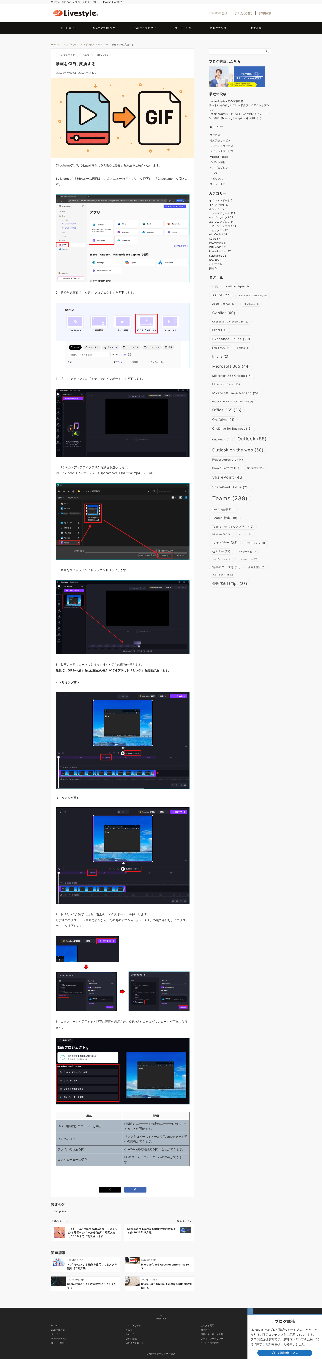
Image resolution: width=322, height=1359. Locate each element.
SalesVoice (217, 255)
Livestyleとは (218, 13)
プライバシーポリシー (212, 1338)
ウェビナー (225, 543)
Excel (219, 330)
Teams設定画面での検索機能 (226, 101)
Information (218, 242)
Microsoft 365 (231, 366)
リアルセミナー (248, 559)
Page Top (161, 1318)
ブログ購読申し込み (285, 1353)
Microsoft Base (226, 384)
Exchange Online (231, 339)
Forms (244, 347)
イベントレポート (220, 200)
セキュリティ (255, 542)
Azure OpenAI (224, 303)
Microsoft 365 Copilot (232, 376)
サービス (55, 1334)
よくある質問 (243, 13)
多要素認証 (256, 567)
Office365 (102, 55)
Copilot (223, 313)
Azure (214, 238)
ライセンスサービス (221, 151)
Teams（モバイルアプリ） (232, 526)
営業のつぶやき (226, 567)
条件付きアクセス (222, 575)
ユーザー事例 (247, 551)
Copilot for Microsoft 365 (230, 321)
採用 (213, 268)
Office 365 (227, 410)
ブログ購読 (131, 1338)
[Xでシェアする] (110, 1190)
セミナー (221, 551)
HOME (54, 1325)
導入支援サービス (220, 140)
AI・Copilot (218, 234)
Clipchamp (62, 1211)
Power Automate (227, 459)
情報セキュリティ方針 (212, 1334)
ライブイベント (221, 559)
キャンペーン (218, 209)
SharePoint (228, 477)
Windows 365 (221, 534)
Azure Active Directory (253, 295)
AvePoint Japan (237, 286)
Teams (230, 498)
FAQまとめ (220, 348)
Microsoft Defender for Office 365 (232, 401)
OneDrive (223, 420)
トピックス (216, 178)
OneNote (221, 439)
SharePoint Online (231, 487)
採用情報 (265, 13)
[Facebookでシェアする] (135, 1190)
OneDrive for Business (232, 428)
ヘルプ (86, 55)
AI (215, 286)
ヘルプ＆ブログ (67, 55)
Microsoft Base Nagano (236, 393)
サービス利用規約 (210, 1343)
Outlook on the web (237, 449)
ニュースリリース (222, 213)
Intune (221, 356)
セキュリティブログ (222, 225)
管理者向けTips (229, 583)
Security (216, 259)
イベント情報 (217, 162)
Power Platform (225, 468)
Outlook (252, 439)
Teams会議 (223, 509)
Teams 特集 (224, 518)
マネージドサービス (221, 145)
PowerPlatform (220, 251)
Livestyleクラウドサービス (161, 1353)
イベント (245, 534)
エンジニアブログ (221, 221)
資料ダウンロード (135, 1343)
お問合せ (205, 1330)
